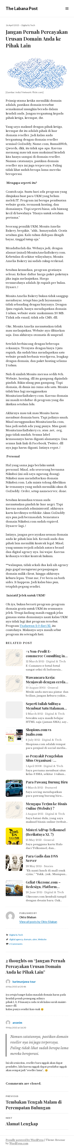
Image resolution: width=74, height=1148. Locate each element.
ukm (34, 939)
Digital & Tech (28, 25)
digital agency (16, 939)
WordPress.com (18, 1143)
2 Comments (16, 943)
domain (27, 939)
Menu (66, 12)
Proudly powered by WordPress (25, 1140)
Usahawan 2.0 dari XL (35, 626)
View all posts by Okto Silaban (38, 921)
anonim (17, 1022)
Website (42, 939)
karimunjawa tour (24, 981)
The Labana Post (22, 8)
